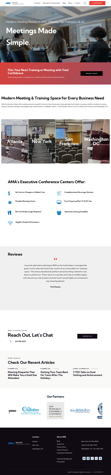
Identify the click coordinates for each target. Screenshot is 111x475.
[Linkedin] (88, 458)
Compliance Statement (64, 453)
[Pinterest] (100, 458)
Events (75, 368)
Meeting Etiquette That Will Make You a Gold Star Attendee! (22, 375)
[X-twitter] (92, 458)
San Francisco (69, 141)
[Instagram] (96, 458)
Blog (58, 441)
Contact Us (60, 444)
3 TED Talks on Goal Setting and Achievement (87, 374)
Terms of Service (62, 450)
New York (42, 141)
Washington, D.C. (38, 449)
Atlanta (15, 141)
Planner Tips (13, 368)
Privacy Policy (61, 447)
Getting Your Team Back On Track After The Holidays (54, 375)
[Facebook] (84, 458)
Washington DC (96, 141)
